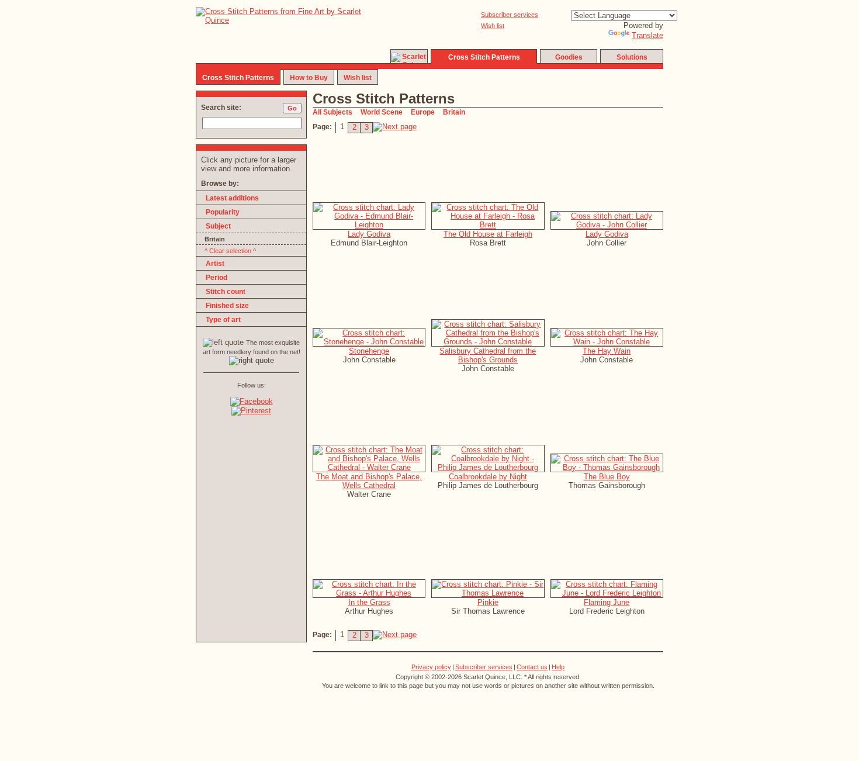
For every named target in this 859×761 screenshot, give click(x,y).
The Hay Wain (607, 351)
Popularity (223, 212)
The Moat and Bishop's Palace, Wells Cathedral (369, 481)
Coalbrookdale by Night (488, 476)
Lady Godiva (369, 234)
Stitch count (225, 292)
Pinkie (487, 602)
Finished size (227, 306)
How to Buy (309, 78)
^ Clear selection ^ (230, 250)
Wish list (492, 25)
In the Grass (369, 602)
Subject (218, 226)
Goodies (569, 57)
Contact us (532, 666)
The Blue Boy (607, 476)
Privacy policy (431, 666)
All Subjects (332, 112)
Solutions (631, 57)
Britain (454, 112)
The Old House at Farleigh (488, 234)
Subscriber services (509, 14)
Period (216, 278)
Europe (423, 112)
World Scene (382, 112)
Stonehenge (369, 351)
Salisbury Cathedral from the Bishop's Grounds (487, 355)
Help (558, 666)
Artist (215, 264)
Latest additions (232, 198)
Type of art (223, 320)
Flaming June (606, 602)
